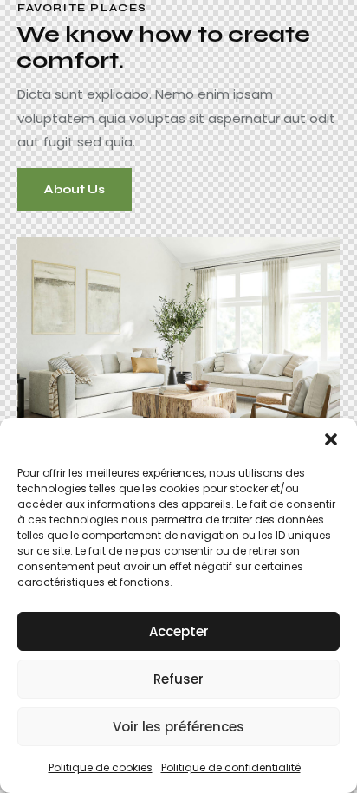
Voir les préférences (178, 727)
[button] (331, 439)
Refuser (178, 679)
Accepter (179, 631)
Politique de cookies (101, 767)
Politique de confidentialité (231, 767)
